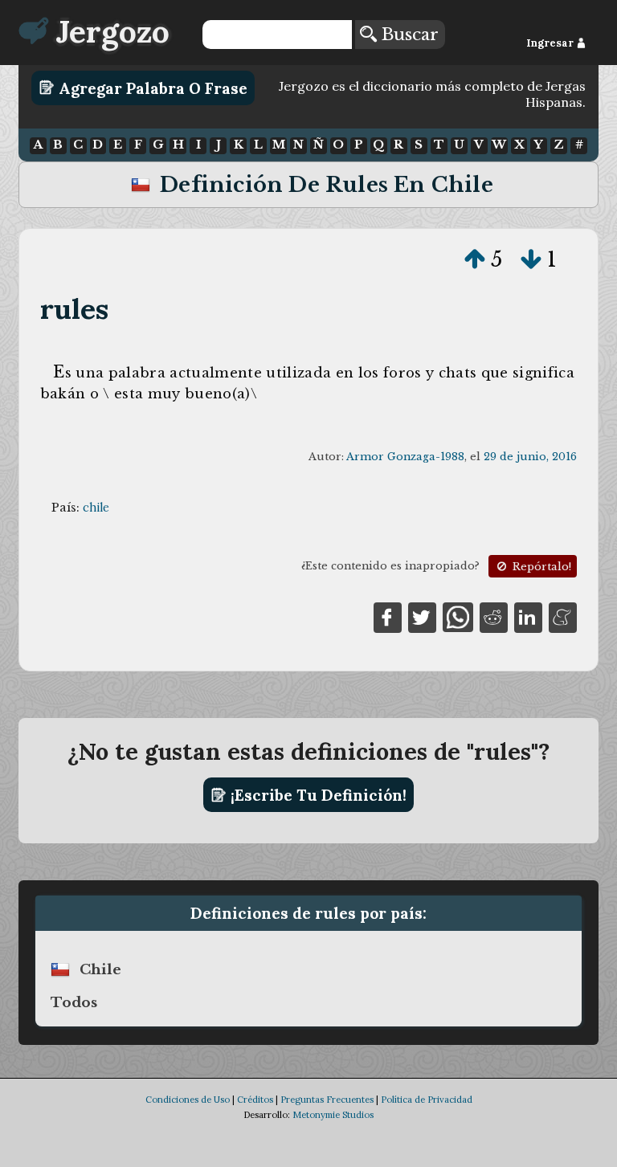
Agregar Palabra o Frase (151, 87)
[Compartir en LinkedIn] (528, 616)
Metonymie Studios (333, 1114)
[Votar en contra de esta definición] (531, 259)
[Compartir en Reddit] (494, 616)
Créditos (255, 1099)
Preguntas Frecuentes (327, 1099)
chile (96, 507)
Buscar (408, 34)
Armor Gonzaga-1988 (405, 457)
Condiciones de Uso (187, 1099)
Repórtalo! (540, 567)
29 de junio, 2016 (530, 457)
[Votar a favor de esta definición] (474, 259)
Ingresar (551, 43)
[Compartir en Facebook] (388, 616)
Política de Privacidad (426, 1099)
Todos (74, 1002)
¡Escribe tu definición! (317, 795)
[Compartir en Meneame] (563, 616)
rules (74, 309)
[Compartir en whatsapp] (457, 616)
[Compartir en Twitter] (422, 616)
